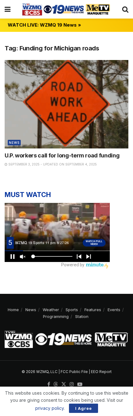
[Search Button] (125, 9)
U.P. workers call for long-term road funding (62, 155)
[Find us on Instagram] (72, 384)
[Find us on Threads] (56, 384)
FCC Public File (74, 371)
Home (13, 309)
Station (81, 316)
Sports (72, 309)
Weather (51, 309)
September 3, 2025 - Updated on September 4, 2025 (52, 164)
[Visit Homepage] (66, 9)
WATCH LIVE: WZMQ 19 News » (44, 25)
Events (114, 309)
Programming (56, 316)
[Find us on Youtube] (79, 384)
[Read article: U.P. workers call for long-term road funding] (66, 104)
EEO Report (101, 371)
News (14, 142)
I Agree (83, 408)
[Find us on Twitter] (63, 384)
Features (92, 309)
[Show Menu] (8, 9)
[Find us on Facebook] (48, 384)
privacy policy (49, 408)
